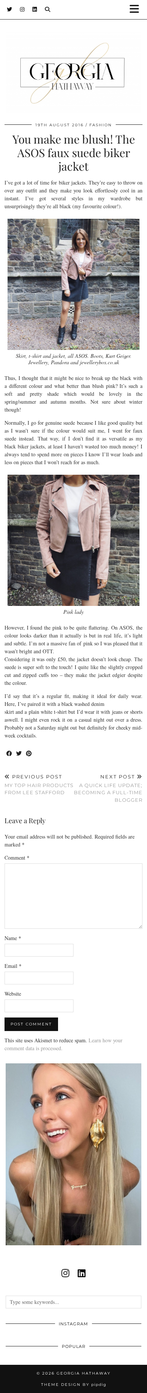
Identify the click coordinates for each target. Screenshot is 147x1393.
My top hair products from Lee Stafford (39, 784)
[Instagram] (22, 9)
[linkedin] (82, 1273)
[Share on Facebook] (9, 754)
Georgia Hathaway (83, 1373)
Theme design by (73, 1384)
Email (13, 965)
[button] (137, 9)
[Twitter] (9, 9)
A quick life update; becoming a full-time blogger (108, 788)
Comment (17, 857)
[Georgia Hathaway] (73, 61)
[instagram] (65, 1273)
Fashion (100, 125)
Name (13, 938)
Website (13, 993)
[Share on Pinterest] (29, 754)
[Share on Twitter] (19, 754)
